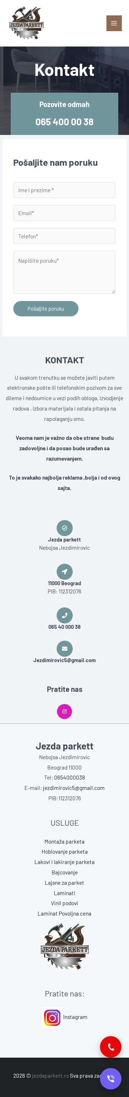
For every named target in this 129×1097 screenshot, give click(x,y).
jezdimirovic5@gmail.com (74, 787)
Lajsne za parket (64, 882)
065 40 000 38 (64, 626)
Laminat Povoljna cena (64, 913)
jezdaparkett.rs (50, 1075)
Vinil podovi (64, 902)
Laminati (64, 892)
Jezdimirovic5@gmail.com (64, 660)
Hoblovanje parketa (65, 851)
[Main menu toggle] (114, 23)
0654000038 (69, 777)
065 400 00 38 (64, 121)
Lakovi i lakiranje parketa (64, 861)
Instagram (75, 1016)
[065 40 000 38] (65, 615)
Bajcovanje (65, 872)
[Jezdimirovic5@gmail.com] (65, 649)
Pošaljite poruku (46, 308)
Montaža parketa (64, 841)
